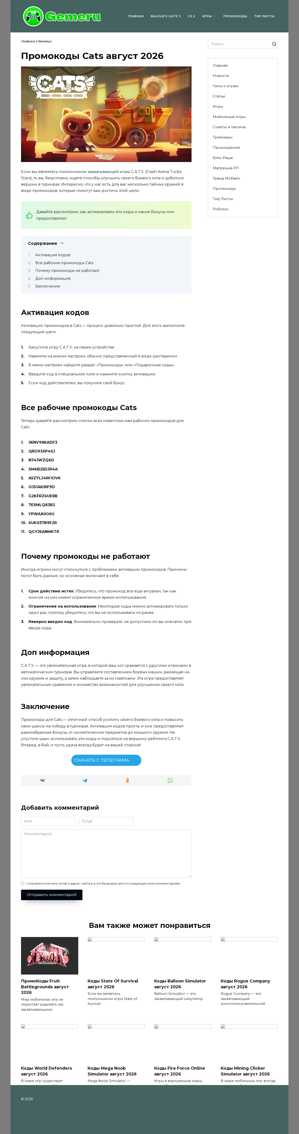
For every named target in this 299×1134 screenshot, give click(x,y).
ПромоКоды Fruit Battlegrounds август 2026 (45, 986)
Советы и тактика (229, 127)
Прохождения (226, 147)
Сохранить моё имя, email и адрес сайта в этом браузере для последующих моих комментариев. (103, 883)
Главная (136, 16)
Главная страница (36, 41)
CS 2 (191, 16)
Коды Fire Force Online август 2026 (179, 1071)
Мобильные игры (229, 116)
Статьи (219, 96)
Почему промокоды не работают (67, 270)
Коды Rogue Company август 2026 (245, 983)
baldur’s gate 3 (166, 16)
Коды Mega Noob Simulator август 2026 (112, 1071)
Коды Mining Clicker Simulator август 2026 (245, 1071)
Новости (221, 75)
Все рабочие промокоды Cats (64, 263)
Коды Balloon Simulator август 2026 (180, 983)
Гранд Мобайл (226, 178)
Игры (207, 16)
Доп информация (53, 278)
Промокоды (235, 16)
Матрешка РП (226, 168)
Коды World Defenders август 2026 (46, 1071)
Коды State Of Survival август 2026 (113, 983)
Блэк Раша (223, 158)
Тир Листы (264, 16)
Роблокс (221, 209)
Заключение (47, 286)
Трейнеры (222, 137)
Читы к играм (225, 86)
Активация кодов (52, 255)
